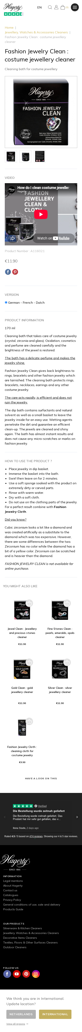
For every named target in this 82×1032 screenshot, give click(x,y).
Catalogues (10, 895)
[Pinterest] (15, 272)
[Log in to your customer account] (56, 7)
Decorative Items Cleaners (20, 938)
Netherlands (21, 1014)
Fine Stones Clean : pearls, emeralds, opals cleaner (60, 633)
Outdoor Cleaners (14, 947)
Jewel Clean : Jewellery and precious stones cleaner (22, 633)
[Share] (8, 272)
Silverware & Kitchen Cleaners (22, 928)
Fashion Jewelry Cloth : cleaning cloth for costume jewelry (22, 751)
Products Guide (13, 909)
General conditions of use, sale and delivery (31, 904)
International (55, 1014)
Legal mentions (13, 881)
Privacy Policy (12, 900)
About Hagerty (12, 885)
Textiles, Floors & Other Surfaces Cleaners (30, 942)
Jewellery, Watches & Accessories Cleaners (31, 933)
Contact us (10, 890)
